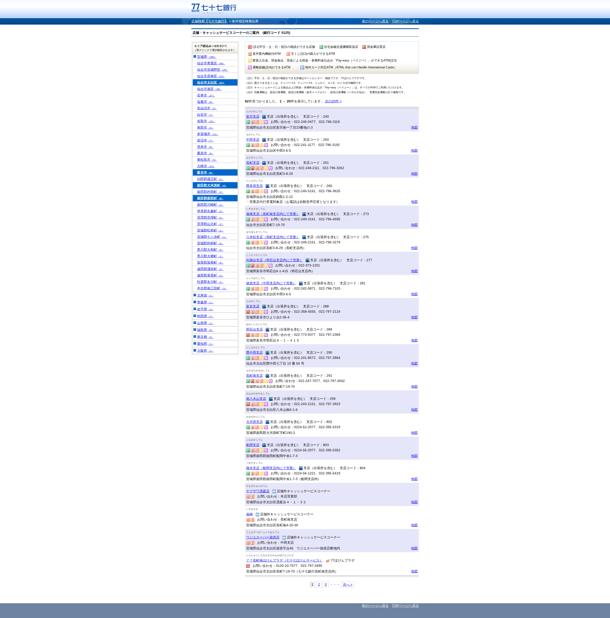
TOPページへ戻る (405, 21)
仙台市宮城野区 (213, 69)
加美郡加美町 (210, 262)
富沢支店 (252, 116)
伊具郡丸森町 (210, 211)
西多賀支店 (254, 186)
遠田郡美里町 (210, 275)
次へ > (347, 584)
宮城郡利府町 (210, 243)
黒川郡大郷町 (210, 256)
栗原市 (205, 153)
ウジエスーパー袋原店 (263, 537)
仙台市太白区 (211, 82)
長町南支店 (254, 375)
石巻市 (206, 95)
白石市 (205, 114)
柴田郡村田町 (210, 192)
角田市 (205, 127)
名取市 (206, 121)
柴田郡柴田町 (210, 198)
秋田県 (205, 316)
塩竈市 (205, 102)
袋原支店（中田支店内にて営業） (271, 283)
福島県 (205, 330)
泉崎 (249, 514)
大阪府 (205, 350)
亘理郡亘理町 (210, 217)
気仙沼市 (207, 108)
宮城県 (207, 57)
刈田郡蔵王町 (210, 179)
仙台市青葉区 (211, 63)
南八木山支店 (256, 399)
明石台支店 (254, 329)
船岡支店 (252, 445)
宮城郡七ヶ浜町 (212, 237)
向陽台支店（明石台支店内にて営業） (274, 260)
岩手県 (205, 309)
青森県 (205, 302)
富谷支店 (252, 306)
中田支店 (252, 139)
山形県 (205, 323)
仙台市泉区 (209, 89)
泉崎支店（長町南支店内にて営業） (273, 214)
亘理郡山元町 (210, 224)
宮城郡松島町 (210, 230)
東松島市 (207, 159)
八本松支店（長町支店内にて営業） (273, 237)
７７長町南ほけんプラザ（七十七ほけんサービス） (284, 560)
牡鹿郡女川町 (210, 282)
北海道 (205, 295)
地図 (414, 127)
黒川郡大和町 (210, 249)
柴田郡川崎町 (210, 204)
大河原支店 (254, 422)
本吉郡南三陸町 (212, 288)
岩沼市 (205, 140)
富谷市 (205, 172)
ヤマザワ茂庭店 (257, 491)
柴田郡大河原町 (212, 185)
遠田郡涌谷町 (210, 269)
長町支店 (252, 163)
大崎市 (206, 166)
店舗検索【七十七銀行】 (209, 21)
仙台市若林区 (211, 76)
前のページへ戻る (375, 21)
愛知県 (205, 344)
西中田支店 (254, 352)
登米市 (205, 147)
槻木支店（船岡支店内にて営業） (271, 468)
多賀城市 (208, 134)
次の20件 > (333, 101)
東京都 (205, 337)
